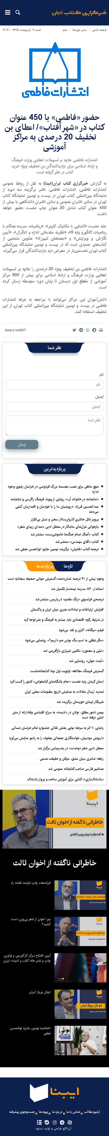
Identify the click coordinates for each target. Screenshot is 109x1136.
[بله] (47, 1123)
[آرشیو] (39, 1123)
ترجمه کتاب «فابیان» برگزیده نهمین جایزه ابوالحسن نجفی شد (57, 549)
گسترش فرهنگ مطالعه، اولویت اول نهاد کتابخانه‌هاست (67, 671)
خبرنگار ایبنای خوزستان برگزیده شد (80, 702)
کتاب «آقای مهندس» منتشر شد (77, 542)
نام (101, 375)
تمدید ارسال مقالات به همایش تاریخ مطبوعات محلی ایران (64, 692)
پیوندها (43, 1112)
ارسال (22, 444)
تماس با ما (73, 1112)
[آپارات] (70, 1123)
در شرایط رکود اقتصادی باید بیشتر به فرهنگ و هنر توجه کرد (64, 619)
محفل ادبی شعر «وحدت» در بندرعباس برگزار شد (71, 748)
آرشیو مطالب (92, 1112)
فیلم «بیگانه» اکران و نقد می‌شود (81, 630)
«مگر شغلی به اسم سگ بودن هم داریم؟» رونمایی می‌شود (64, 640)
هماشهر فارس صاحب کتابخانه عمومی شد (76, 769)
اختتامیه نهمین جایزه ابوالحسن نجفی (30, 1030)
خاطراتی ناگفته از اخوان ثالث (54, 863)
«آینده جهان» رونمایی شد (86, 661)
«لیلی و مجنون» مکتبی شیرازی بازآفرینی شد (73, 651)
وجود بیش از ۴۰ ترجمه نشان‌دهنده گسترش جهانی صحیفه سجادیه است (56, 578)
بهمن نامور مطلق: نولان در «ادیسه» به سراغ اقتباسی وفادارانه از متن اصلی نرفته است (58, 715)
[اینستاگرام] (54, 1123)
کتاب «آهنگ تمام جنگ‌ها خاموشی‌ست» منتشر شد (64, 534)
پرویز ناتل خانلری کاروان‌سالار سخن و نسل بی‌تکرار (64, 519)
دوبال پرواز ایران (40, 992)
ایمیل (99, 397)
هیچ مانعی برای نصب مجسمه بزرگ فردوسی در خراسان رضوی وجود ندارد (53, 489)
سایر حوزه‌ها (79, 29)
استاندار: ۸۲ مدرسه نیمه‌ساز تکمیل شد (77, 589)
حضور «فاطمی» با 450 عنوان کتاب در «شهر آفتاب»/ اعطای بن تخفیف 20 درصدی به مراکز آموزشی (54, 132)
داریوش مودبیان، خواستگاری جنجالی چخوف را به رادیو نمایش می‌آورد (56, 738)
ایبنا (79, 16)
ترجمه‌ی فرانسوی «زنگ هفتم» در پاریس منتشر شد (69, 599)
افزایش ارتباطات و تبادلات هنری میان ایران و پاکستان (67, 609)
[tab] (68, 566)
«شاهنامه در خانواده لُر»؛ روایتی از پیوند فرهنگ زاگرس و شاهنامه (55, 499)
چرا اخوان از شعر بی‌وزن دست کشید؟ (31, 921)
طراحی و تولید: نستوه (49, 1128)
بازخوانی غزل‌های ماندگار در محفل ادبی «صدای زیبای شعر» (58, 527)
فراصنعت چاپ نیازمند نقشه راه (31, 882)
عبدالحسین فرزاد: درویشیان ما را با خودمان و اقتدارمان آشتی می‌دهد (57, 509)
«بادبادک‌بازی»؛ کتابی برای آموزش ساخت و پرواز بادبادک (65, 779)
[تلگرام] (62, 1123)
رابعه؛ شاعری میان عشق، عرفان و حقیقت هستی (72, 758)
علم (65, 29)
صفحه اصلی (99, 29)
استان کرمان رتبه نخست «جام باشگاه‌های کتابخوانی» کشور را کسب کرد (57, 681)
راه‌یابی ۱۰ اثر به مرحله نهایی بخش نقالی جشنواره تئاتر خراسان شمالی (57, 728)
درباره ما (57, 1112)
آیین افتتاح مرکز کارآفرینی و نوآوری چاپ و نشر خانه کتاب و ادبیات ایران (27, 958)
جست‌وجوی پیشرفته (22, 1112)
